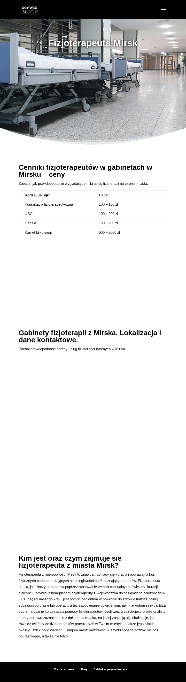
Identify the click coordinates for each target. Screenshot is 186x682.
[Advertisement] (93, 91)
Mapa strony (64, 669)
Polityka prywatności (110, 669)
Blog (83, 669)
